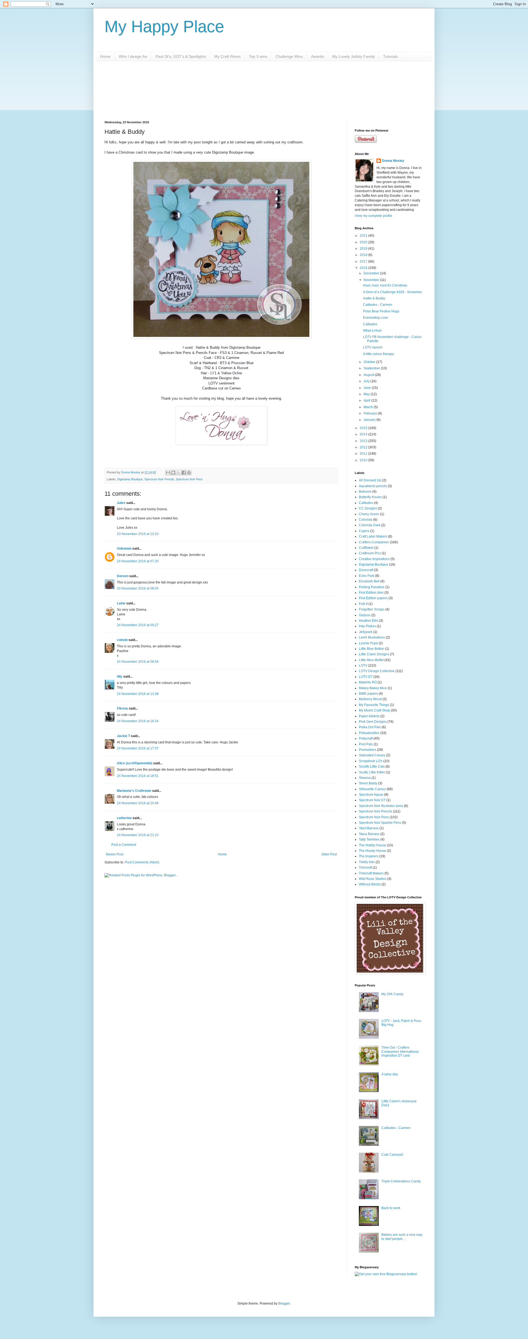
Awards (317, 56)
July (367, 381)
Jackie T (123, 736)
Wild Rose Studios (372, 879)
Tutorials (390, 56)
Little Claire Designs (374, 654)
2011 (364, 454)
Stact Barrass (369, 828)
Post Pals (366, 744)
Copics (364, 531)
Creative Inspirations (374, 559)
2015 (364, 428)
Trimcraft (365, 867)
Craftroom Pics (370, 553)
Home (105, 56)
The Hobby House (372, 845)
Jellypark (365, 632)
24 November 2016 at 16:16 (138, 721)
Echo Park (366, 576)
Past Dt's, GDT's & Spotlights (181, 56)
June (368, 388)
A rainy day (389, 1074)
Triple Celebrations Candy (401, 1181)
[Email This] (168, 472)
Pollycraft (366, 738)
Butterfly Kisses (370, 497)
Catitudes (370, 324)
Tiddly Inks (367, 862)
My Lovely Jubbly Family (353, 56)
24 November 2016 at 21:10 (138, 835)
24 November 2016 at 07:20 (138, 561)
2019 (364, 248)
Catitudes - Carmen (377, 305)
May (367, 394)
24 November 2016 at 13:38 (138, 694)
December (372, 273)
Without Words (370, 884)
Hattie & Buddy (374, 298)
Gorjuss (364, 615)
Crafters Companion (374, 542)
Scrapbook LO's (371, 761)
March (369, 407)
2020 (364, 242)
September (372, 368)
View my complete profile (373, 216)
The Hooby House (372, 851)
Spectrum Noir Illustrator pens (381, 806)
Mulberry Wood (370, 699)
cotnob (122, 640)
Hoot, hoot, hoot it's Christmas (385, 285)
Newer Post (114, 854)
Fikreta (122, 708)
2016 (364, 268)
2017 (364, 261)
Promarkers (367, 750)
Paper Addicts (369, 716)
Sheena (365, 778)
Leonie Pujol (368, 643)
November (372, 280)
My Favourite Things (374, 705)
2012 (364, 447)
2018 (364, 255)
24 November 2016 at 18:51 (138, 776)
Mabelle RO (368, 682)
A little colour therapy (378, 354)
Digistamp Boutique (130, 479)
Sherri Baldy (368, 783)
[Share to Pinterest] (189, 472)
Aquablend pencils (373, 486)
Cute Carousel (392, 1155)
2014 (364, 434)
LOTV (363, 665)
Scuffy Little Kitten (372, 772)
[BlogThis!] (173, 472)
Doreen (122, 576)
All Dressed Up (370, 480)
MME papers (368, 694)
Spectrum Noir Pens (189, 479)
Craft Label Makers (373, 536)
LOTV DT (366, 677)
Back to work (390, 1208)
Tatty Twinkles (369, 839)
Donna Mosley (393, 161)
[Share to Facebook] (183, 472)
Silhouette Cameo (372, 789)
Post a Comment (123, 845)
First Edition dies (371, 592)
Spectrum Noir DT (372, 800)
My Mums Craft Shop (374, 710)
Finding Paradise (371, 587)
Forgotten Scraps (371, 609)
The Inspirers (368, 856)
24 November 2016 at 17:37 (138, 748)
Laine (121, 603)
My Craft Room (227, 56)
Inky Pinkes (367, 626)
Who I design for (133, 56)
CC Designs (368, 508)
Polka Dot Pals (370, 727)
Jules (121, 503)
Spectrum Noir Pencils (159, 479)
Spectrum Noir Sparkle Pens (380, 823)
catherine (124, 818)
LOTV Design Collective (377, 671)
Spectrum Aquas (371, 795)
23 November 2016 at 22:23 (138, 534)
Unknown (124, 548)
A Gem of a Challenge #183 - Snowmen (392, 292)
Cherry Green (369, 514)
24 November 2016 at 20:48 (138, 803)
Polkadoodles (369, 733)
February (371, 413)
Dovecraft (366, 570)
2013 (364, 441)
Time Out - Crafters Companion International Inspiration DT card (400, 1051)
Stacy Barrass (369, 834)
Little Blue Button (371, 649)
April (367, 400)
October (370, 362)
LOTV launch (373, 347)
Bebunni (365, 491)
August (369, 375)
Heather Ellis (368, 621)
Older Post (329, 854)
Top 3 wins (258, 56)
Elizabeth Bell (369, 581)
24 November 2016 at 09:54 (138, 662)
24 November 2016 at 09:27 (138, 625)
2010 (364, 460)
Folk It (363, 604)
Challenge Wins (289, 56)
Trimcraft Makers (371, 873)
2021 (364, 236)
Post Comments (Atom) (142, 862)
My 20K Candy (392, 994)
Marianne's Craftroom (134, 791)
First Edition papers (373, 598)
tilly (119, 676)
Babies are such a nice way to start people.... (401, 1236)
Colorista (365, 520)
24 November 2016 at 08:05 (138, 588)
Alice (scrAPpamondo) (134, 763)
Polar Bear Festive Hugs (381, 311)
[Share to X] (178, 472)
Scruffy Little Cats (372, 766)
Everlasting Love (375, 318)
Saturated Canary (372, 755)
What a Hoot (372, 330)
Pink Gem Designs (373, 722)
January (370, 420)
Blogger (284, 1303)
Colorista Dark (369, 525)
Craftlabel (366, 548)
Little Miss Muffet (371, 660)
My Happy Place (164, 26)
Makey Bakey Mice (373, 688)
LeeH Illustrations (372, 637)
